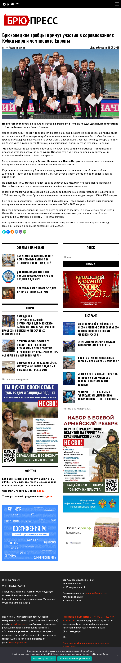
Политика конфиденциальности (74, 658)
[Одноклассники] (12, 232)
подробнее (87, 651)
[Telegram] (16, 232)
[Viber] (20, 232)
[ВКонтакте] (8, 232)
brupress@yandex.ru (95, 593)
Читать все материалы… (16, 379)
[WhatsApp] (24, 232)
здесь (40, 490)
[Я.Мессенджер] (4, 232)
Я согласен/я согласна (43, 658)
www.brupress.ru (19, 624)
